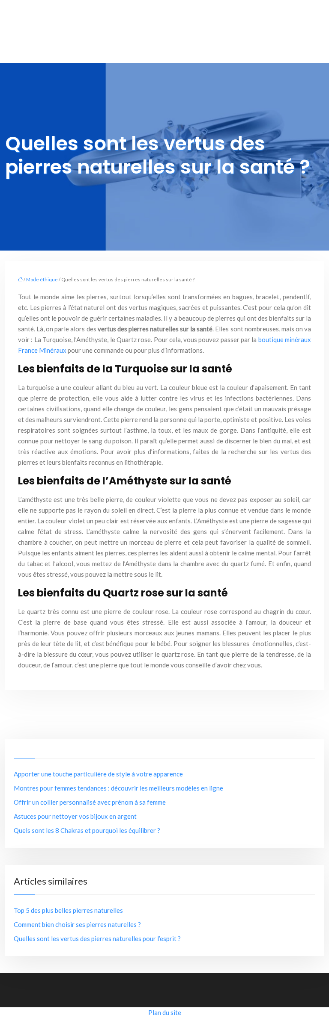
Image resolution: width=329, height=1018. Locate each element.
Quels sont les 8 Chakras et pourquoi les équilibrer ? (87, 830)
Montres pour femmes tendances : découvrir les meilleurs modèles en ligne (118, 788)
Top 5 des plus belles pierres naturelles (68, 910)
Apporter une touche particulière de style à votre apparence (98, 774)
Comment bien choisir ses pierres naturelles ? (77, 924)
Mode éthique (42, 279)
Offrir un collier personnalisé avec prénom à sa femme (90, 802)
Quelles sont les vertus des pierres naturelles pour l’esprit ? (97, 938)
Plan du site (164, 1012)
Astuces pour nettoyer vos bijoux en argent (75, 816)
